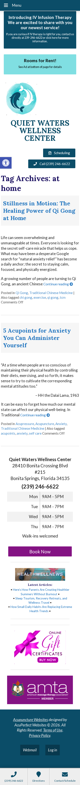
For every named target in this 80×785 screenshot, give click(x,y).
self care (35, 433)
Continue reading (56, 284)
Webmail (30, 750)
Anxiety (61, 424)
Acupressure (25, 424)
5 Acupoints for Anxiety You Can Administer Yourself (37, 338)
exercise (40, 297)
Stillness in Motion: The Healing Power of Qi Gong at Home (39, 211)
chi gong (26, 297)
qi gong (52, 297)
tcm (63, 297)
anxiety (22, 433)
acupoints (8, 433)
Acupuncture (44, 424)
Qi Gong (22, 293)
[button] (6, 163)
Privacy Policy (39, 735)
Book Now (40, 551)
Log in (52, 750)
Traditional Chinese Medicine (51, 293)
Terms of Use (52, 730)
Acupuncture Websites (30, 719)
